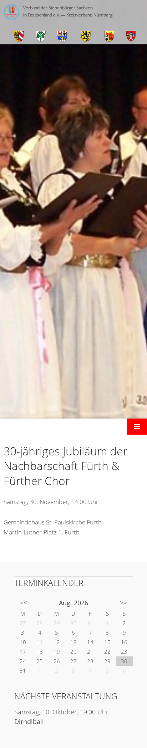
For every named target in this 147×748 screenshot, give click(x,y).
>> (123, 602)
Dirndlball (29, 721)
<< (23, 602)
